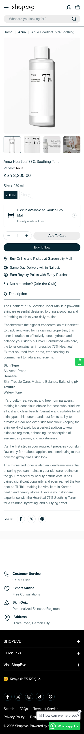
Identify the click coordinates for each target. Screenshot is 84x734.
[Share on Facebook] (21, 519)
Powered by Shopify (44, 726)
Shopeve (21, 726)
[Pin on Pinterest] (42, 519)
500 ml (27, 196)
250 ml (10, 195)
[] (44, 284)
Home (8, 32)
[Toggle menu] (6, 7)
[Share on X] (32, 519)
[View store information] (74, 215)
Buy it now (42, 247)
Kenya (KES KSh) (23, 679)
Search (9, 709)
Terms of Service (45, 709)
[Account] (68, 7)
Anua (22, 32)
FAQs (23, 709)
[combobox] (42, 19)
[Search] (74, 19)
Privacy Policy (14, 717)
